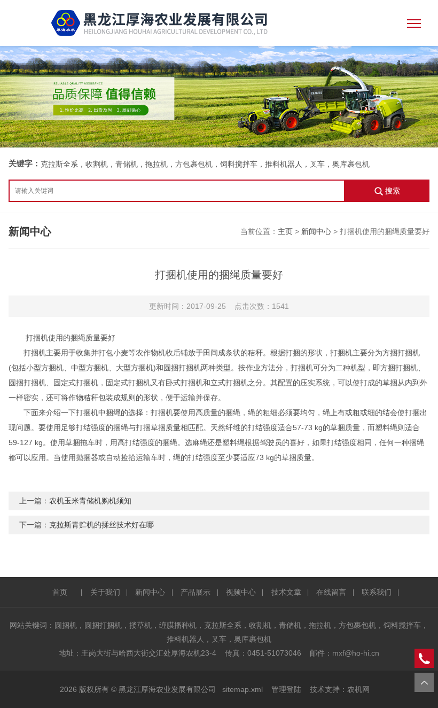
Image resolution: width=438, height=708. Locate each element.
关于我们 (105, 592)
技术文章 (286, 592)
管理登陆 (286, 689)
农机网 (358, 689)
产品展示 (195, 592)
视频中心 (241, 592)
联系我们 (377, 592)
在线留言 (331, 592)
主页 (285, 231)
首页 (59, 592)
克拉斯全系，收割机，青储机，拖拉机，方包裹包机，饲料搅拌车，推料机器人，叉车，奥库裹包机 (205, 164)
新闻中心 (316, 231)
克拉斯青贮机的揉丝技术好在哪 (101, 524)
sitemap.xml (242, 689)
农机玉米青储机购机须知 (90, 500)
